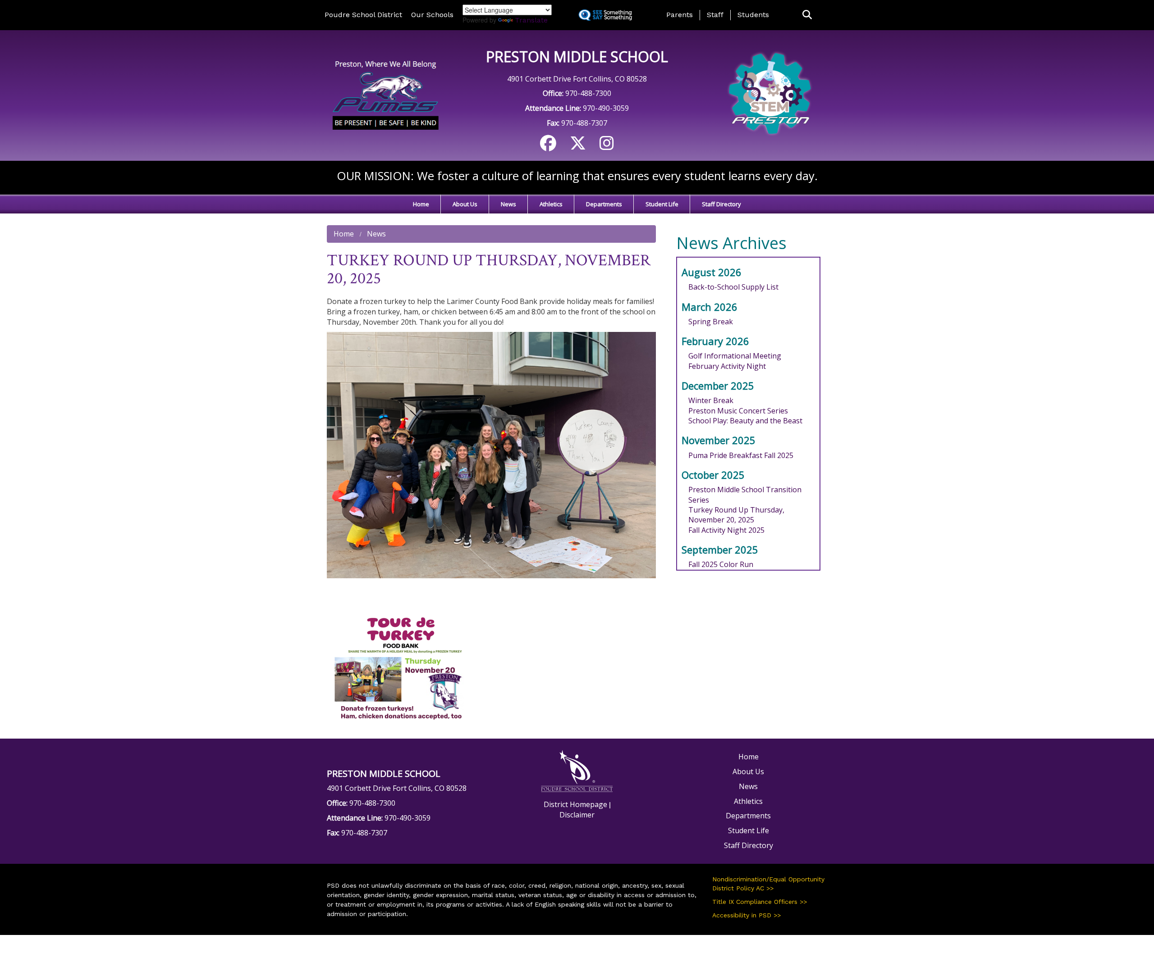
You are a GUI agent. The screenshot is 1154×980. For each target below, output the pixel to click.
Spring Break (710, 322)
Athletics (551, 204)
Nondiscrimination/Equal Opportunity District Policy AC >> (768, 884)
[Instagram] (607, 146)
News (508, 204)
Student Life (662, 204)
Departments (604, 204)
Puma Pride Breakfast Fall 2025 (740, 455)
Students (753, 14)
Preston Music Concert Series (738, 411)
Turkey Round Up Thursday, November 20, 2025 (736, 515)
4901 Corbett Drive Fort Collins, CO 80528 (577, 79)
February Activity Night (727, 366)
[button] (807, 15)
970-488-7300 (588, 93)
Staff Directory (721, 204)
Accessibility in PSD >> (746, 915)
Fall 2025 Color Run (720, 564)
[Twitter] (578, 146)
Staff (715, 14)
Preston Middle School (577, 56)
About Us (465, 204)
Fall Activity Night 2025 (726, 530)
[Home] (384, 95)
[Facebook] (548, 146)
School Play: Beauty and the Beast (745, 421)
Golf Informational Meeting (734, 356)
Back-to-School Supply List (733, 287)
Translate (531, 20)
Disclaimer (577, 815)
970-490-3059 (606, 108)
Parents (679, 14)
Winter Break (710, 400)
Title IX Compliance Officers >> (759, 901)
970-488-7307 (584, 123)
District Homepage (575, 804)
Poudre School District (363, 14)
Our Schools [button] (432, 14)
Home (421, 204)
